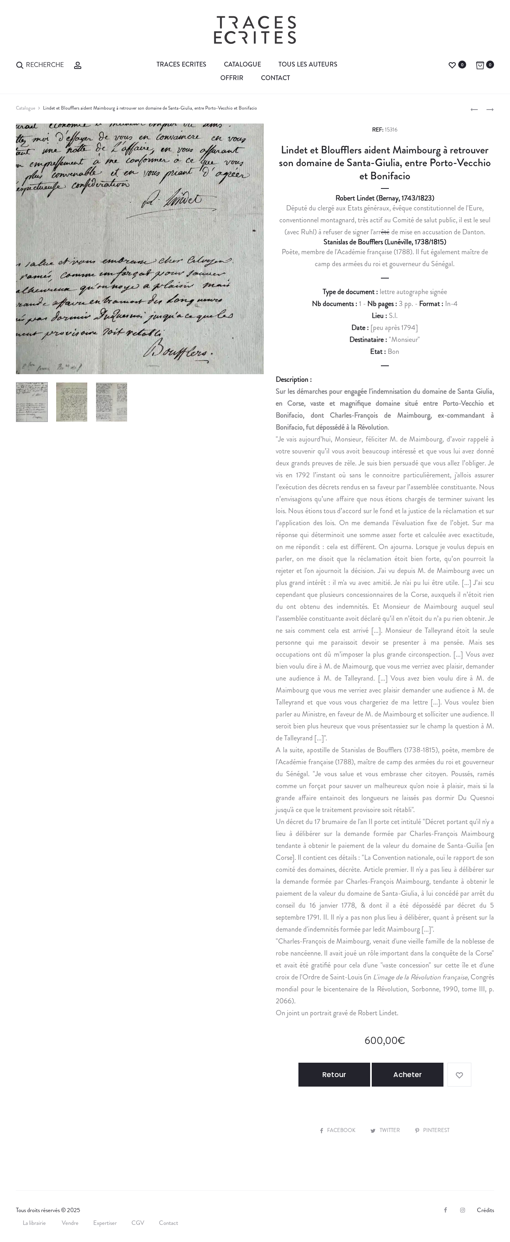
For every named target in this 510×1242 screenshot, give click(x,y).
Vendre (70, 1222)
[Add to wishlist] (459, 1075)
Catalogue (242, 64)
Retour (334, 1074)
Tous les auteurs (308, 64)
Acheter (407, 1074)
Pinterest (436, 1130)
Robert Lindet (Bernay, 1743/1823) (384, 198)
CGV (137, 1222)
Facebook (342, 1130)
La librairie (35, 1222)
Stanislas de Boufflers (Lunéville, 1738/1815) (385, 242)
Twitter (390, 1130)
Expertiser (105, 1222)
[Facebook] (445, 1210)
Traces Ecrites (181, 64)
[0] (452, 64)
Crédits (485, 1210)
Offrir (231, 77)
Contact (275, 77)
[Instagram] (462, 1210)
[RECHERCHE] (20, 64)
